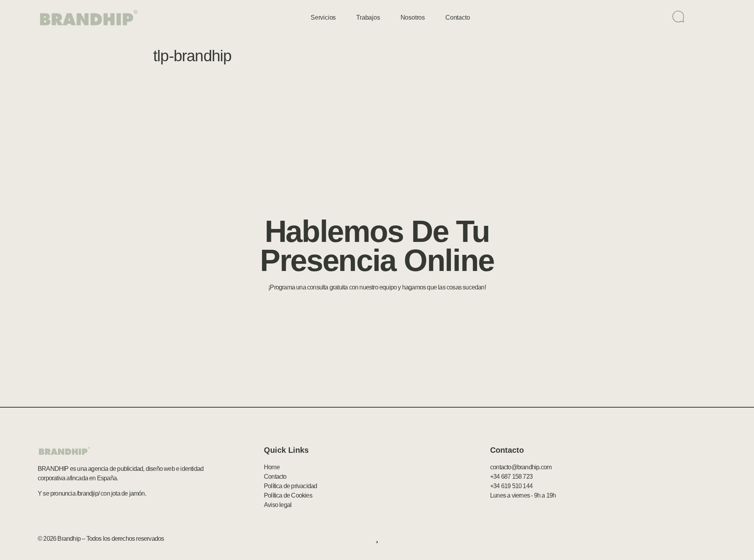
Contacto (457, 17)
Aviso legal (277, 504)
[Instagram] (712, 538)
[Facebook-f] (661, 538)
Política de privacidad (290, 486)
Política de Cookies (288, 495)
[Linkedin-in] (695, 538)
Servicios (323, 17)
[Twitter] (678, 538)
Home (272, 467)
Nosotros (413, 17)
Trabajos (368, 17)
